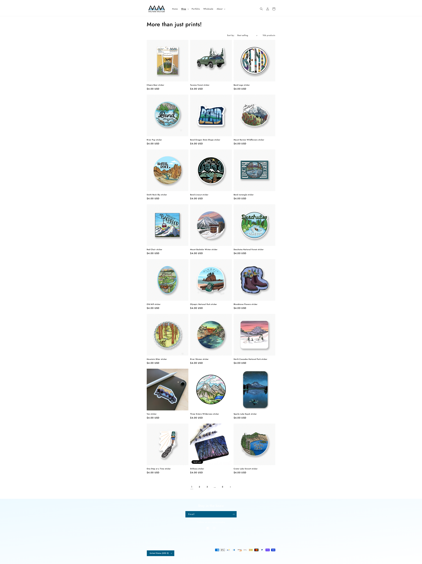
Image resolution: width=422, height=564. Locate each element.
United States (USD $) (159, 553)
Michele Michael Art (253, 555)
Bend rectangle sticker (244, 195)
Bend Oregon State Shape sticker (205, 140)
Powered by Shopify (268, 555)
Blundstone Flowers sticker (245, 304)
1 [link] (191, 486)
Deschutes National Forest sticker (249, 249)
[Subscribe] (233, 514)
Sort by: (231, 35)
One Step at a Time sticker (159, 469)
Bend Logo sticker (242, 85)
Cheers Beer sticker (155, 85)
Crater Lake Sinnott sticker (246, 469)
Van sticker (152, 414)
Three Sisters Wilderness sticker (204, 414)
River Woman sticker (199, 359)
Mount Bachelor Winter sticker (203, 249)
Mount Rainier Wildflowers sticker (249, 140)
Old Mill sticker (153, 304)
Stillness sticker (197, 469)
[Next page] (230, 487)
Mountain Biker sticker (157, 359)
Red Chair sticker (154, 249)
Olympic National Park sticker (203, 304)
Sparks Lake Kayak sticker (245, 414)
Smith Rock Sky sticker (157, 195)
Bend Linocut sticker (199, 195)
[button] (184, 9)
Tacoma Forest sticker (199, 85)
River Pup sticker (154, 140)
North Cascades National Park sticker (250, 359)
